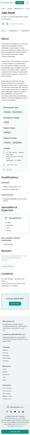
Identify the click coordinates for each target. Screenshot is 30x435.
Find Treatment (7, 391)
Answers (5, 372)
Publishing (5, 361)
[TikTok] (19, 412)
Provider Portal (7, 399)
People (10, 8)
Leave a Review (8, 266)
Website (9, 169)
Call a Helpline (7, 393)
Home (3, 8)
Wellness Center (7, 396)
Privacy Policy (17, 426)
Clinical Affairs (7, 358)
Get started (20, 2)
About (3, 31)
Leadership (6, 355)
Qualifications (13, 31)
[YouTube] (15, 412)
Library (4, 369)
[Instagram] (11, 412)
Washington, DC (19, 8)
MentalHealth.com (12, 418)
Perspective (6, 374)
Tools (4, 377)
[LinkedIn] (23, 412)
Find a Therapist (7, 388)
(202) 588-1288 (12, 165)
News (4, 380)
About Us (5, 350)
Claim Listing (15, 303)
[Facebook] (7, 412)
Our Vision (5, 353)
